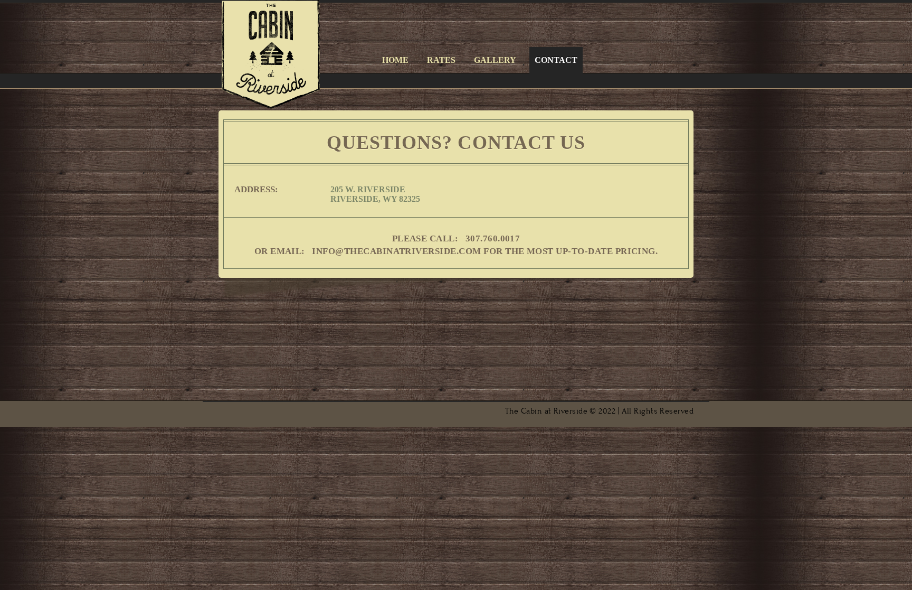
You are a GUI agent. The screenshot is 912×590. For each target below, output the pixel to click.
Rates (441, 59)
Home (395, 59)
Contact (556, 59)
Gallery (495, 59)
